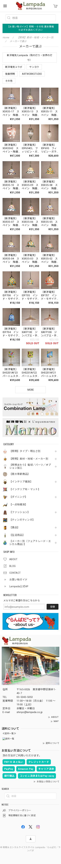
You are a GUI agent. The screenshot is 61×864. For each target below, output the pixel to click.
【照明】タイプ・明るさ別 (24, 451)
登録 (52, 606)
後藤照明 (10, 74)
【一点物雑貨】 (18, 504)
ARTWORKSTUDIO (32, 74)
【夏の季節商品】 (19, 474)
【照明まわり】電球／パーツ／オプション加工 (30, 466)
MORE (30, 389)
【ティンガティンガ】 (22, 519)
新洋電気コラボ (13, 67)
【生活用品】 (17, 535)
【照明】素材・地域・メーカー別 (28, 458)
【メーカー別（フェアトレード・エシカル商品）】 (30, 543)
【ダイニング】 (18, 497)
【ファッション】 (19, 512)
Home (6, 37)
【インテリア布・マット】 (24, 489)
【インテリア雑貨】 (21, 481)
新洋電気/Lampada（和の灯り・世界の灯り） (29, 57)
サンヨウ (34, 67)
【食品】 (14, 527)
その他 (9, 80)
